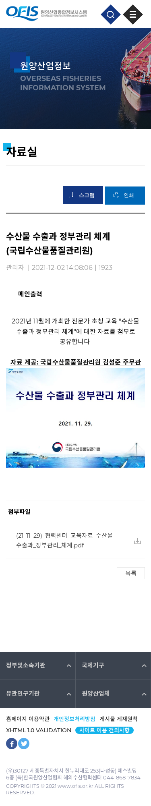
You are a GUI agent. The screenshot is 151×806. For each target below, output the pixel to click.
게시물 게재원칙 (118, 719)
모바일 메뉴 (133, 14)
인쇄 (129, 195)
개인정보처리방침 (74, 719)
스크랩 (87, 195)
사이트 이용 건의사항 (104, 730)
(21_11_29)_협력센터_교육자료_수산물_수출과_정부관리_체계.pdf (66, 540)
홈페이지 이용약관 (28, 719)
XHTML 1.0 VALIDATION (38, 730)
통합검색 (111, 14)
